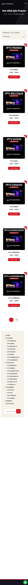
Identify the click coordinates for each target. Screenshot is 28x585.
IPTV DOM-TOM (10, 363)
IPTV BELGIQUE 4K (12, 346)
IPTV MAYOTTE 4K (12, 382)
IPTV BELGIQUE (11, 349)
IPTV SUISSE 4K (11, 352)
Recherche (18, 411)
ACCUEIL (8, 335)
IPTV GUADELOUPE (12, 373)
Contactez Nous (10, 403)
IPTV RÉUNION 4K (11, 365)
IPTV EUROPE (9, 338)
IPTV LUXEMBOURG (12, 360)
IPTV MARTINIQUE (12, 379)
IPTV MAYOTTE (11, 384)
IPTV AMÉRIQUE (10, 387)
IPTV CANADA (11, 398)
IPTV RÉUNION (11, 368)
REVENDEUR (9, 401)
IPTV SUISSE (10, 354)
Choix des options (14, 77)
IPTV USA (9, 393)
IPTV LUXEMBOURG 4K (13, 357)
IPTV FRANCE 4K (11, 341)
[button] (25, 582)
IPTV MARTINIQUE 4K (12, 376)
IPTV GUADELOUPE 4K (13, 371)
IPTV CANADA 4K (11, 395)
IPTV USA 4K (10, 390)
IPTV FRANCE (10, 344)
